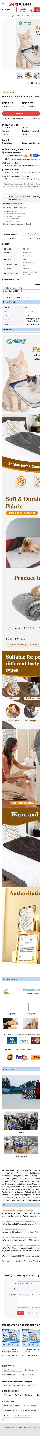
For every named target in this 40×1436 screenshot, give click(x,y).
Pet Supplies (30, 16)
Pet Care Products (28, 1374)
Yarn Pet (6, 1416)
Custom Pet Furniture (28, 1411)
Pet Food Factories (29, 1405)
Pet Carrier (28, 1395)
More (4, 1420)
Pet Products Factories (11, 1405)
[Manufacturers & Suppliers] (20, 4)
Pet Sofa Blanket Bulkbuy (22, 1416)
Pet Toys (18, 1395)
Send (20, 1313)
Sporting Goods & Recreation (16, 16)
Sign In (5, 224)
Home (4, 16)
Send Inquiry (21, 114)
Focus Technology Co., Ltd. (27, 1427)
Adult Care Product (8, 1374)
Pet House (7, 1395)
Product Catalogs (32, 1370)
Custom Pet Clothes (10, 1411)
